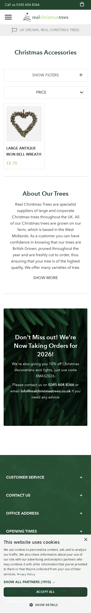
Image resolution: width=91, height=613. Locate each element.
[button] (45, 581)
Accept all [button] (45, 592)
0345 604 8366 (28, 5)
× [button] (85, 540)
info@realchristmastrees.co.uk (46, 391)
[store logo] (45, 17)
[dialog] (45, 573)
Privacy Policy (26, 574)
